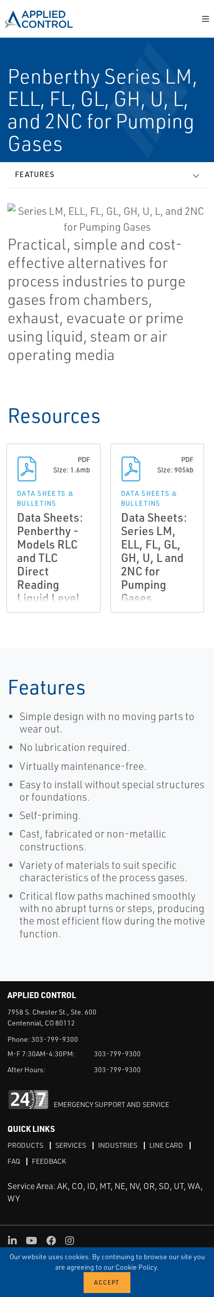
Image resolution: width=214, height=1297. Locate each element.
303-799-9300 (54, 1039)
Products (25, 1145)
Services (70, 1145)
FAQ (13, 1161)
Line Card (166, 1145)
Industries (117, 1145)
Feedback (49, 1161)
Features (35, 174)
